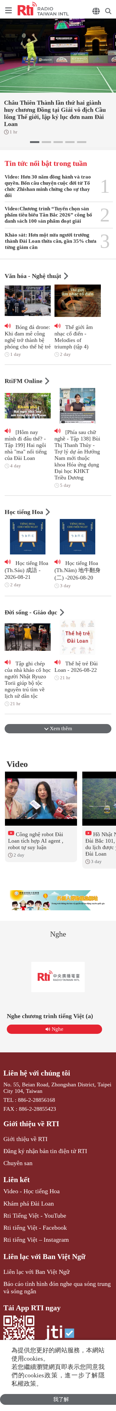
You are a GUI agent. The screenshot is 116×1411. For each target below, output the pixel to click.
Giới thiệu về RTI (31, 1124)
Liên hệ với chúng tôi (36, 1073)
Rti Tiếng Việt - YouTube (34, 1215)
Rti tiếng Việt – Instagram (36, 1239)
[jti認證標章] (59, 1336)
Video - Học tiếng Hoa (31, 1191)
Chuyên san (17, 1163)
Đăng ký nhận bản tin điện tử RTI (45, 1151)
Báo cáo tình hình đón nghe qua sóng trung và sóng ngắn (57, 1287)
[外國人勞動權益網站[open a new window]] (58, 900)
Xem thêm (60, 728)
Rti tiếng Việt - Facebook (35, 1227)
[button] (34, 142)
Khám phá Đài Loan (28, 1203)
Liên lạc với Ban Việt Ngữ (44, 1257)
